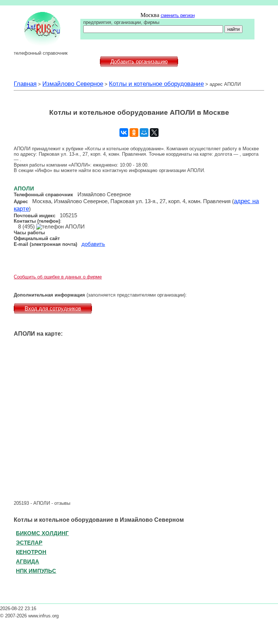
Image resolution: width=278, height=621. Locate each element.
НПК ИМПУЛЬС (36, 571)
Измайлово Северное (72, 83)
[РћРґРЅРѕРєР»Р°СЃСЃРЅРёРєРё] (134, 132)
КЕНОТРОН (31, 552)
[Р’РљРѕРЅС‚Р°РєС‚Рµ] (123, 132)
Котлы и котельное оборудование (156, 83)
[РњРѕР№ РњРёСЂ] (144, 132)
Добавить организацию (139, 61)
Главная (25, 83)
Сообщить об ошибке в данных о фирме (58, 277)
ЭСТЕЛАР (29, 543)
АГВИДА (27, 561)
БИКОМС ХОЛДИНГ (42, 533)
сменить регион (178, 15)
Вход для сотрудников (53, 308)
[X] (154, 132)
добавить (93, 244)
